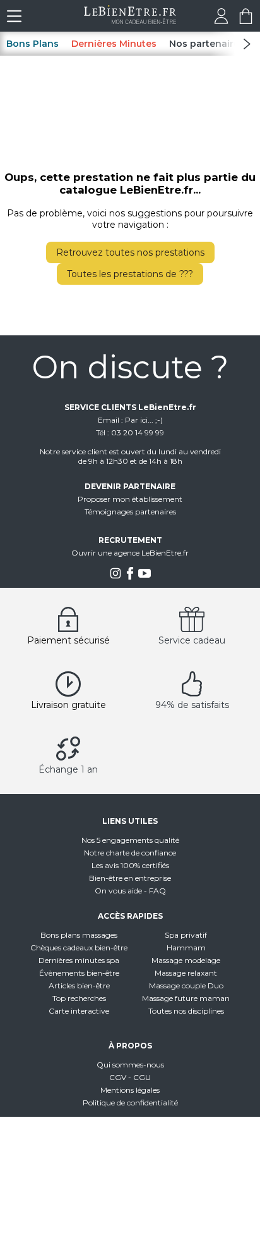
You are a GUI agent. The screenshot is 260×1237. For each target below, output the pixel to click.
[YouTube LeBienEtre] (144, 576)
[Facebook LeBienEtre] (130, 576)
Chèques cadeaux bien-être (78, 947)
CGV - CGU (130, 1077)
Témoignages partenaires (130, 511)
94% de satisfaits (192, 705)
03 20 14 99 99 (137, 432)
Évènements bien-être (79, 973)
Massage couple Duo (186, 985)
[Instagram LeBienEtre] (115, 576)
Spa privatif (186, 935)
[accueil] (130, 21)
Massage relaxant (186, 973)
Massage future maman (186, 998)
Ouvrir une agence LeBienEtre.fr (130, 552)
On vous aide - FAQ (130, 890)
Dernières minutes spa (78, 960)
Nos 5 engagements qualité (130, 840)
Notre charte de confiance (130, 852)
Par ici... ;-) (144, 420)
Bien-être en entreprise (130, 878)
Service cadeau (191, 640)
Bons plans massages (78, 935)
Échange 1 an (68, 769)
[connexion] (221, 21)
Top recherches (79, 998)
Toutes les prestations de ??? (130, 274)
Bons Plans (32, 43)
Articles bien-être (79, 985)
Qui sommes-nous (130, 1064)
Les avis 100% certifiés (130, 865)
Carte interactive (79, 1011)
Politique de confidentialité (130, 1102)
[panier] (246, 21)
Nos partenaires (206, 43)
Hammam (186, 947)
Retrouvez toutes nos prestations (130, 252)
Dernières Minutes (114, 43)
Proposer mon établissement (130, 499)
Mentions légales (130, 1090)
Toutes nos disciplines (186, 1011)
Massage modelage (185, 960)
